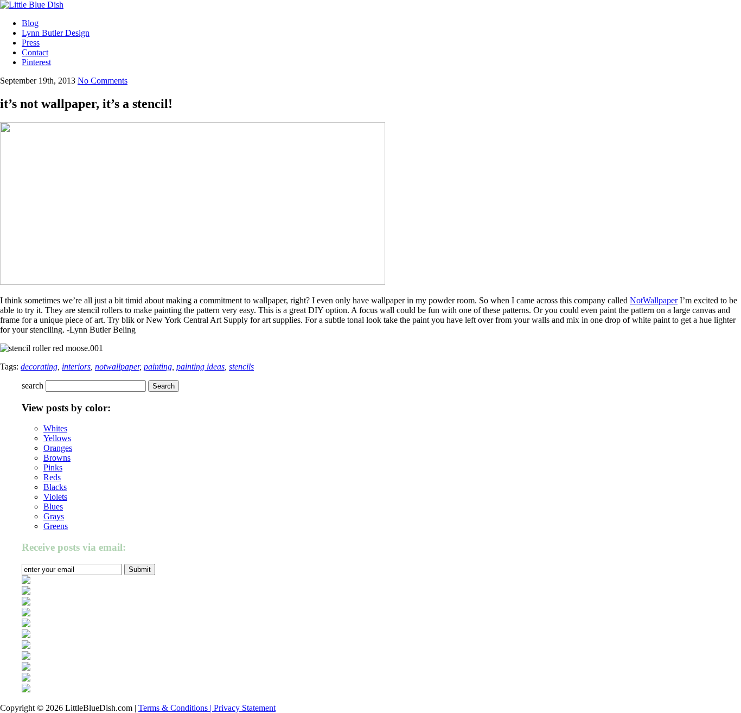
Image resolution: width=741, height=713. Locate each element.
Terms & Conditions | (176, 707)
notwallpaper (117, 366)
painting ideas (200, 366)
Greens (55, 526)
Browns (57, 457)
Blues (53, 506)
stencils (241, 366)
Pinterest (36, 62)
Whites (55, 428)
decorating (39, 366)
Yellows (57, 438)
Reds (52, 477)
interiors (76, 366)
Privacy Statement (245, 707)
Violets (55, 496)
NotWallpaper (654, 300)
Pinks (52, 467)
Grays (53, 516)
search (32, 385)
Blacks (55, 487)
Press (31, 42)
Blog (30, 23)
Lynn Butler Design (56, 32)
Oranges (57, 448)
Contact (35, 52)
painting (158, 366)
